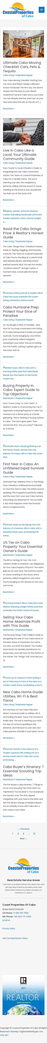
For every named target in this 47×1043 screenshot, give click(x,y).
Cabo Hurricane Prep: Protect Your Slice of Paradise (21, 311)
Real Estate (8, 398)
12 (34, 833)
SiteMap (14, 1031)
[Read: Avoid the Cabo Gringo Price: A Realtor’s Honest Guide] (23, 216)
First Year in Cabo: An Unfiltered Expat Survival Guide (23, 468)
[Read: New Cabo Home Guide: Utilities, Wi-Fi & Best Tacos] (23, 681)
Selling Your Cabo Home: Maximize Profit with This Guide (21, 621)
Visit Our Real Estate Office (15, 938)
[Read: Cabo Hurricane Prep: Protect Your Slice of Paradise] (23, 296)
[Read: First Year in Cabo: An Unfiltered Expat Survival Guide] (23, 451)
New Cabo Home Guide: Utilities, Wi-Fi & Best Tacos (23, 696)
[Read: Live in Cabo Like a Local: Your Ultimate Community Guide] (23, 131)
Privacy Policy (9, 928)
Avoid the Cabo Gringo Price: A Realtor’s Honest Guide (23, 233)
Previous (23, 828)
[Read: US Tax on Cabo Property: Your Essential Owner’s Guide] (23, 530)
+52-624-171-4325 (22, 916)
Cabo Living (8, 75)
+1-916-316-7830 (20, 913)
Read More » (9, 109)
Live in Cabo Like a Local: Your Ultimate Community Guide (19, 154)
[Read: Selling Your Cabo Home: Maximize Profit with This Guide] (23, 606)
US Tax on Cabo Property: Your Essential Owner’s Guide (22, 546)
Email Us (6, 920)
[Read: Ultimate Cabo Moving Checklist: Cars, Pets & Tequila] (23, 44)
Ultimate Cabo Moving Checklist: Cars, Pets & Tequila (22, 67)
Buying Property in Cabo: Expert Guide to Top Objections (21, 389)
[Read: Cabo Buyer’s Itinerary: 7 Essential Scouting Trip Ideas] (23, 754)
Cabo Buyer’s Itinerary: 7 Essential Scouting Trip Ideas (23, 771)
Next (23, 838)
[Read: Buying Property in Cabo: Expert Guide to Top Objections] (23, 373)
